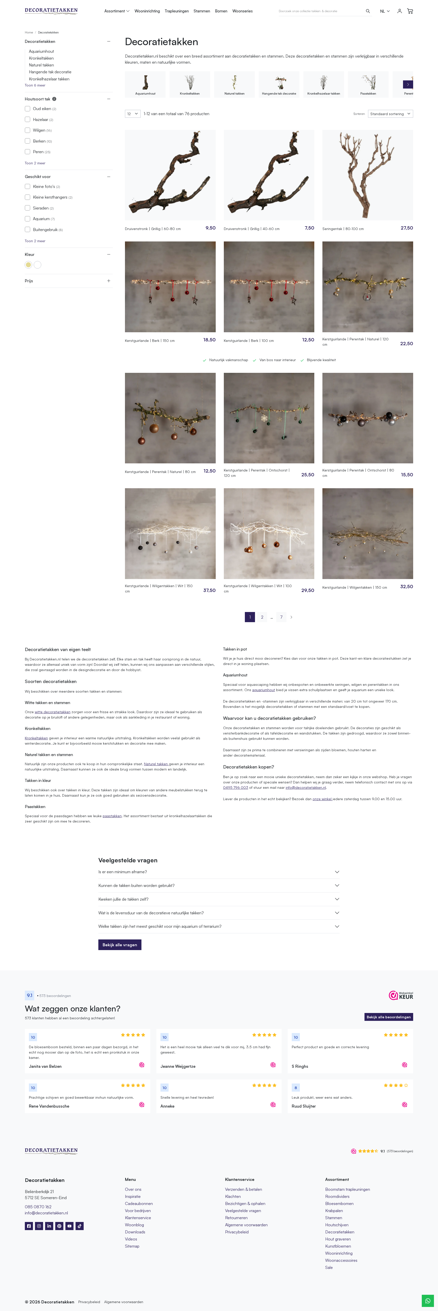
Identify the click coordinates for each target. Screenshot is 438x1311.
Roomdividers (337, 1196)
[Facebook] (29, 1226)
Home (29, 32)
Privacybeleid (237, 1231)
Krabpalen (334, 1210)
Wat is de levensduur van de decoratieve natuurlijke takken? (151, 912)
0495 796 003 (235, 787)
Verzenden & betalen (243, 1189)
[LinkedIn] (49, 1226)
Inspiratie (133, 1196)
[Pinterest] (59, 1226)
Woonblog (134, 1224)
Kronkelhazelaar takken (49, 78)
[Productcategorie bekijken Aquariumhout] (145, 82)
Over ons (133, 1189)
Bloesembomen (339, 1203)
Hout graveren (338, 1239)
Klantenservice (138, 1217)
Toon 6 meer (35, 85)
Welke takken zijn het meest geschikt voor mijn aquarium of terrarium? (160, 926)
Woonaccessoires (341, 1260)
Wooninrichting (147, 11)
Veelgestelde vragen (243, 1210)
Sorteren (359, 114)
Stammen (202, 11)
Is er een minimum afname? (122, 871)
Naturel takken (41, 64)
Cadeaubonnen (139, 1203)
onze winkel (323, 799)
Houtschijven (337, 1224)
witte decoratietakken (52, 712)
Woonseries (242, 11)
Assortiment (114, 11)
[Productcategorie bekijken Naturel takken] (234, 82)
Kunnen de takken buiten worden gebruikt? (136, 885)
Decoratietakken (339, 1231)
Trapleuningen (177, 11)
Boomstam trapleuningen (347, 1189)
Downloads (135, 1231)
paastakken (112, 816)
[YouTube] (69, 1226)
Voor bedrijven (138, 1210)
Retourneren (236, 1217)
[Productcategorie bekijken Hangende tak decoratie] (279, 82)
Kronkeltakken (41, 58)
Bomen (221, 11)
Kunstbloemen (338, 1246)
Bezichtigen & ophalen (245, 1203)
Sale (329, 1267)
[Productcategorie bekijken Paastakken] (368, 82)
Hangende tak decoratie (50, 71)
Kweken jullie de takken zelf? (123, 899)
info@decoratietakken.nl (306, 787)
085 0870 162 (38, 1206)
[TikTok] (80, 1226)
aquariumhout (263, 690)
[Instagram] (39, 1226)
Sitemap (132, 1246)
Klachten (233, 1196)
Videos (131, 1239)
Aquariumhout (41, 51)
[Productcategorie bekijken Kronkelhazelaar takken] (323, 82)
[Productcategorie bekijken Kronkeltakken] (190, 82)
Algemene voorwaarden (246, 1224)
